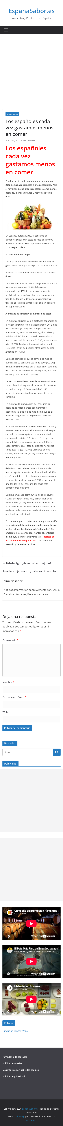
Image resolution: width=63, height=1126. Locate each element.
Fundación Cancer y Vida (15, 1030)
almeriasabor (29, 140)
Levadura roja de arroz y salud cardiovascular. (30, 571)
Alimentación (12, 114)
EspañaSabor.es (32, 10)
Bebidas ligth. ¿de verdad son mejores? (28, 563)
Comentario (10, 640)
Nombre (8, 682)
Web (5, 712)
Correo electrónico (14, 697)
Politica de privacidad (13, 1076)
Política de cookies (12, 1063)
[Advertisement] (31, 66)
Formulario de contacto (14, 1056)
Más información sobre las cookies (20, 1069)
